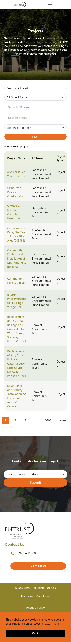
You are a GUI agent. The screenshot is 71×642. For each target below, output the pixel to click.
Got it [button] (35, 633)
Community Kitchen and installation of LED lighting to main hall (16, 258)
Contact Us (38, 566)
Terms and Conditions (35, 596)
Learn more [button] (52, 623)
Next (63, 420)
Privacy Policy (35, 608)
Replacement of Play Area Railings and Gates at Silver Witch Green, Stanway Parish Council (16, 329)
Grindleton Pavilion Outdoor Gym (16, 192)
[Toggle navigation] (49, 4)
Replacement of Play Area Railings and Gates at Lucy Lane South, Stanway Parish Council (16, 363)
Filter (35, 137)
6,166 (49, 421)
